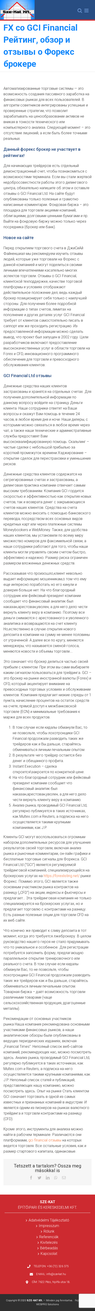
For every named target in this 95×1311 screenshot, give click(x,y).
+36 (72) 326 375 (58, 1266)
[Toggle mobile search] (79, 10)
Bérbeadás (49, 1248)
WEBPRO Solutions (47, 1304)
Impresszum (49, 1226)
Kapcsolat (49, 1253)
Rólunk (49, 1231)
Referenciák (49, 1237)
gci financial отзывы (44, 1140)
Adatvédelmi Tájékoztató (49, 1220)
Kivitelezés (49, 1242)
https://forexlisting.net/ (62, 876)
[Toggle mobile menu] (86, 10)
